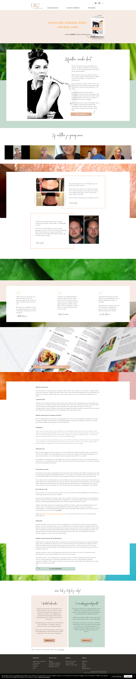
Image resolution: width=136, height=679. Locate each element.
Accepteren (128, 676)
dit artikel (59, 510)
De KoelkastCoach (103, 671)
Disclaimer (35, 665)
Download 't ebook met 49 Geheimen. (78, 34)
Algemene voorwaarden (39, 661)
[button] (94, 3)
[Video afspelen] (17, 152)
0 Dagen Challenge (55, 663)
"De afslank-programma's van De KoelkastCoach (82, 183)
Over (34, 668)
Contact (35, 666)
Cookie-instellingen (117, 676)
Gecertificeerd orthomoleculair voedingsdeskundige (95, 672)
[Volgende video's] (134, 152)
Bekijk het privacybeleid (44, 677)
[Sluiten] (134, 676)
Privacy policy (37, 663)
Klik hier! (62, 649)
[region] (49, 621)
